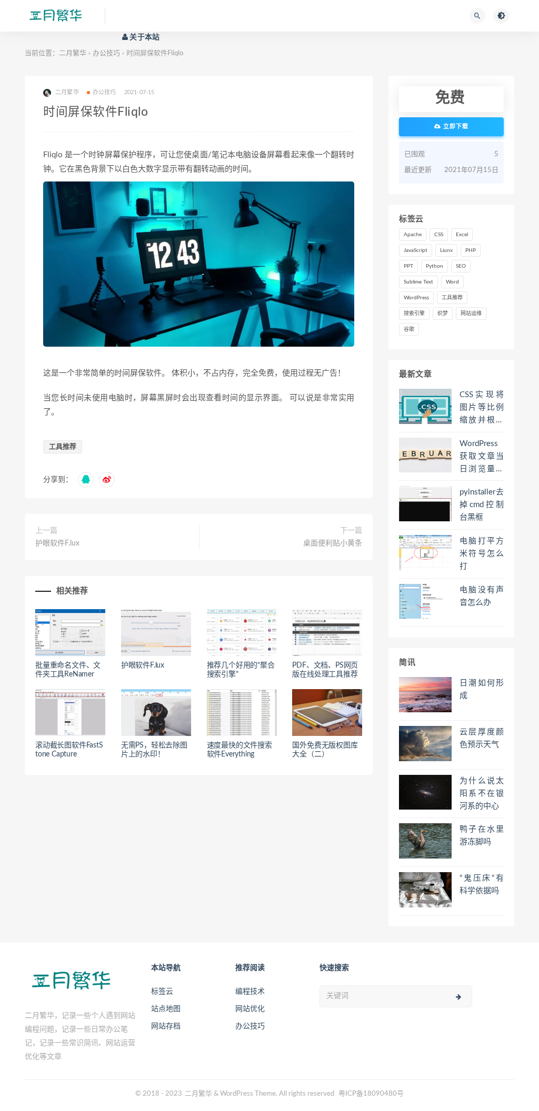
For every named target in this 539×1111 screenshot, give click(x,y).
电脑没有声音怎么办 (482, 596)
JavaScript (415, 250)
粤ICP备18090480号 (371, 1093)
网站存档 (166, 1026)
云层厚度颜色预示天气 (482, 738)
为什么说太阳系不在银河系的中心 (482, 793)
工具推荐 (62, 446)
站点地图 (166, 1009)
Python (434, 266)
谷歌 (409, 329)
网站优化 (250, 1009)
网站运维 (471, 313)
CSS (438, 234)
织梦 (442, 313)
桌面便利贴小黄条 (332, 543)
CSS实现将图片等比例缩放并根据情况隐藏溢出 (482, 409)
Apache (413, 234)
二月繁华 (72, 53)
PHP (470, 250)
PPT (408, 266)
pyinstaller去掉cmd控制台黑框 (482, 504)
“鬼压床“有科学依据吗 (482, 884)
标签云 (162, 991)
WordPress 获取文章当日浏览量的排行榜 (482, 458)
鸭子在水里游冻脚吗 (482, 835)
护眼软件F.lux (57, 543)
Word (452, 282)
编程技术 (250, 991)
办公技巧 (106, 53)
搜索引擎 (414, 313)
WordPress (416, 297)
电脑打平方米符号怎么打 (482, 553)
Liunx (446, 250)
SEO (461, 266)
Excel (462, 234)
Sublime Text (418, 282)
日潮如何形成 (482, 689)
